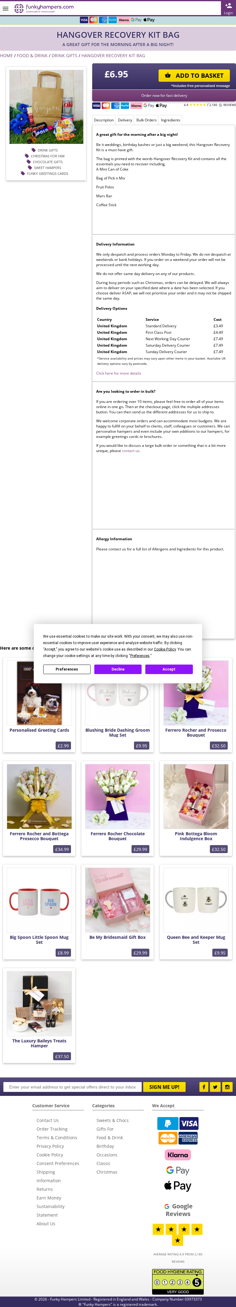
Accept (169, 669)
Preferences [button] (140, 655)
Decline (118, 669)
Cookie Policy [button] (165, 649)
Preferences (67, 669)
